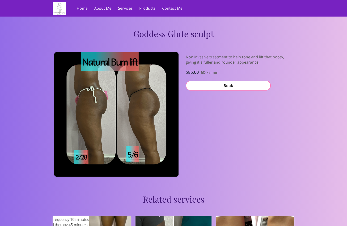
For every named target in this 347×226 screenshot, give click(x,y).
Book (228, 85)
